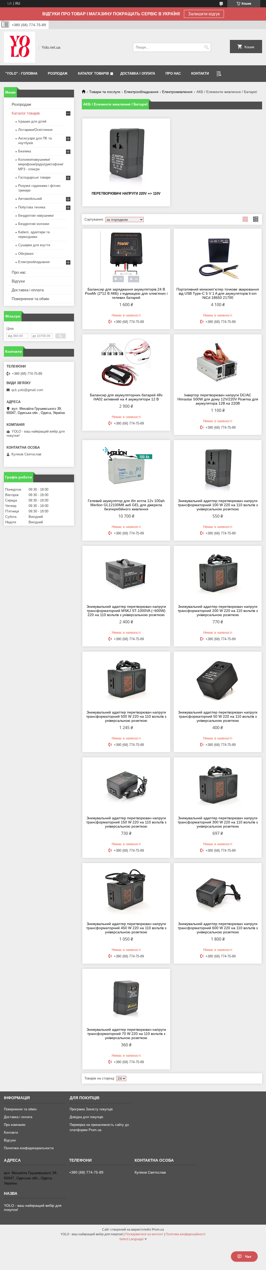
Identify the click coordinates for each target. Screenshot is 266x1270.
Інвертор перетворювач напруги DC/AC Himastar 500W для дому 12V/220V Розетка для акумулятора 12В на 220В (217, 399)
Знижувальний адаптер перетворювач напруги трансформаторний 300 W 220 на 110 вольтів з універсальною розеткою (218, 822)
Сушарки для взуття (34, 245)
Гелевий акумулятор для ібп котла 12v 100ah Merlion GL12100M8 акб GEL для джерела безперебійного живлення (126, 505)
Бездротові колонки (33, 224)
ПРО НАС (173, 73)
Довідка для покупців (86, 1117)
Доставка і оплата (28, 290)
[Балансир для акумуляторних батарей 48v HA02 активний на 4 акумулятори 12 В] (126, 363)
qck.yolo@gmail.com (27, 390)
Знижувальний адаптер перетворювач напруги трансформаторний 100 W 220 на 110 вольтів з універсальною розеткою (218, 505)
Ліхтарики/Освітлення (35, 130)
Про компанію (14, 1125)
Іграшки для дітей (32, 121)
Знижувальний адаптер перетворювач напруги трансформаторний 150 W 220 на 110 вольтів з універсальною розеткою (126, 822)
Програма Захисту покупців (91, 1109)
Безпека (24, 151)
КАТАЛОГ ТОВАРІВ (93, 73)
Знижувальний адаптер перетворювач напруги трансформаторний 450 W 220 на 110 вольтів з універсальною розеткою (126, 928)
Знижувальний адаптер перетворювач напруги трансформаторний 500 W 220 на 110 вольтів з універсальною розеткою (126, 716)
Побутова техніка (31, 207)
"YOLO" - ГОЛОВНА (21, 73)
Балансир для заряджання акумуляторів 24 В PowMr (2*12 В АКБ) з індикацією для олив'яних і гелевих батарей (126, 293)
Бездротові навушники (36, 215)
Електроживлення (177, 92)
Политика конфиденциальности (29, 1148)
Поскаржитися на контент (144, 1234)
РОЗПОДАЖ (58, 73)
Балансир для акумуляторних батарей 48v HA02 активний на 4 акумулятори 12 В (126, 397)
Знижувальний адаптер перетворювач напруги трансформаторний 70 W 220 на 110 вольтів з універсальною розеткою (126, 1033)
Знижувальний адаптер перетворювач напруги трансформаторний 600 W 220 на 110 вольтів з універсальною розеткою (218, 928)
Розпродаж (21, 104)
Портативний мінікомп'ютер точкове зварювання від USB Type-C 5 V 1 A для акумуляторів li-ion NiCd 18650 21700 (217, 293)
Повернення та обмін (30, 299)
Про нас (19, 272)
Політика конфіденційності (185, 1234)
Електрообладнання (141, 92)
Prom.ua (158, 1229)
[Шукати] (206, 47)
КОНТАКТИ (200, 73)
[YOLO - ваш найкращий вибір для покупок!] (19, 47)
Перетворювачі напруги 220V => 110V (126, 193)
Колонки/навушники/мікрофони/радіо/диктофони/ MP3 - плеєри (40, 164)
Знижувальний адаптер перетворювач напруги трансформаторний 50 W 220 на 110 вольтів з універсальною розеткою (217, 716)
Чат (248, 1256)
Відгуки (18, 281)
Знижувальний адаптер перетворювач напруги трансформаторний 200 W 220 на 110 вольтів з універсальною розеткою (218, 610)
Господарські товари (34, 177)
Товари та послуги (104, 92)
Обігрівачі (26, 254)
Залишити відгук (204, 14)
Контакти (11, 1132)
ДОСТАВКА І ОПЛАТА (137, 73)
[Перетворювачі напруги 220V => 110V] (126, 154)
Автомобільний (30, 199)
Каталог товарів (26, 113)
